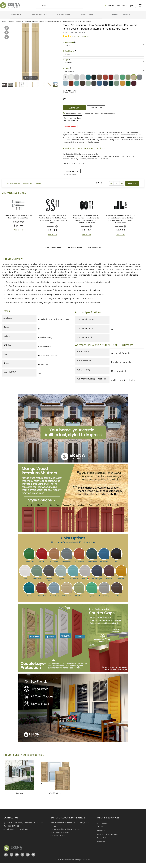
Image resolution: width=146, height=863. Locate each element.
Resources (101, 842)
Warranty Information (121, 353)
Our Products (102, 823)
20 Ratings (76, 36)
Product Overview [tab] (52, 247)
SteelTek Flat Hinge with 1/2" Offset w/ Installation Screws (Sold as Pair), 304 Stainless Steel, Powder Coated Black (120, 219)
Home (4, 21)
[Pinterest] (22, 854)
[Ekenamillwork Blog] (28, 854)
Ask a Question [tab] (95, 247)
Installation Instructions (122, 362)
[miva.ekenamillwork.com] (10, 5)
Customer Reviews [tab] (74, 247)
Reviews (38, 184)
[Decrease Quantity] (65, 103)
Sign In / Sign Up (128, 6)
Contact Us (126, 15)
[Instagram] (12, 854)
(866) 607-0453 (113, 5)
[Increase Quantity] (75, 103)
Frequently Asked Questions (107, 834)
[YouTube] (17, 854)
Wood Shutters (55, 793)
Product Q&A (27, 184)
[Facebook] (6, 854)
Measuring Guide (119, 371)
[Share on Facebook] (6, 33)
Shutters (19, 793)
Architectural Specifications (123, 380)
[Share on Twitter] (6, 37)
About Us (114, 15)
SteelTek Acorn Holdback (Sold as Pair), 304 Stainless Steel (18, 216)
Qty (64, 99)
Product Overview (13, 184)
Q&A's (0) (86, 36)
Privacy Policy (102, 838)
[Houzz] (33, 854)
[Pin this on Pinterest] (6, 28)
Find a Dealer (96, 108)
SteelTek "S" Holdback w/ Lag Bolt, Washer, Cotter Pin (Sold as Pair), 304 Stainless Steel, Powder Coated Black (52, 219)
